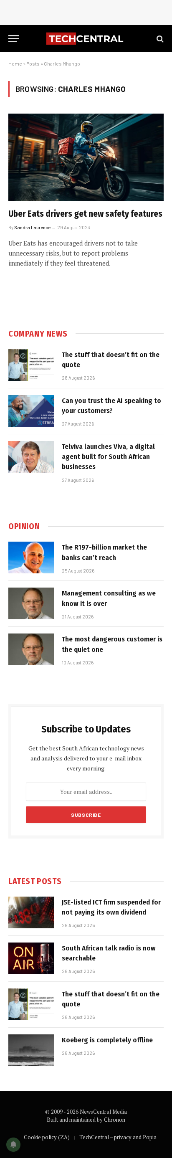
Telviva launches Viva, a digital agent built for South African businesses (108, 456)
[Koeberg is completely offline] (31, 1050)
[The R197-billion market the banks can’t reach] (31, 557)
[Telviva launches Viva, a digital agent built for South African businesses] (31, 457)
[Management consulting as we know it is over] (31, 603)
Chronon (114, 1119)
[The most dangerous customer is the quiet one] (31, 649)
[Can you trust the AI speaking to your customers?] (31, 411)
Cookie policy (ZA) (47, 1137)
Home (15, 63)
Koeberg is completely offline (107, 1040)
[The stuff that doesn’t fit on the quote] (31, 365)
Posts (33, 63)
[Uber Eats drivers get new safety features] (86, 157)
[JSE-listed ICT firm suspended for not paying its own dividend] (31, 912)
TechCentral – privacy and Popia (118, 1137)
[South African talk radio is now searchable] (31, 958)
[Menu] (13, 38)
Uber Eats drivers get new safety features (85, 213)
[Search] (159, 38)
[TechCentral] (86, 38)
